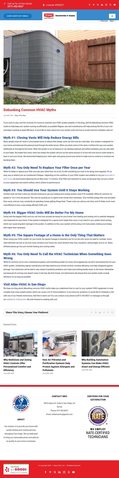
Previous (104, 21)
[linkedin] (102, 5)
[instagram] (106, 5)
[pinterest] (94, 5)
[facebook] (89, 5)
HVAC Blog (22, 115)
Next (112, 21)
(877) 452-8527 (15, 6)
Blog (16, 115)
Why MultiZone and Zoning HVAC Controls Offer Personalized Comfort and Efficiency (20, 343)
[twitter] (98, 5)
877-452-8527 (62, 410)
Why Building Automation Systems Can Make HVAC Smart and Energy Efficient (98, 343)
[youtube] (115, 5)
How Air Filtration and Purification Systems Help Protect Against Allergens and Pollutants (59, 343)
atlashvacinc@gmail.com (62, 414)
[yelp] (110, 5)
